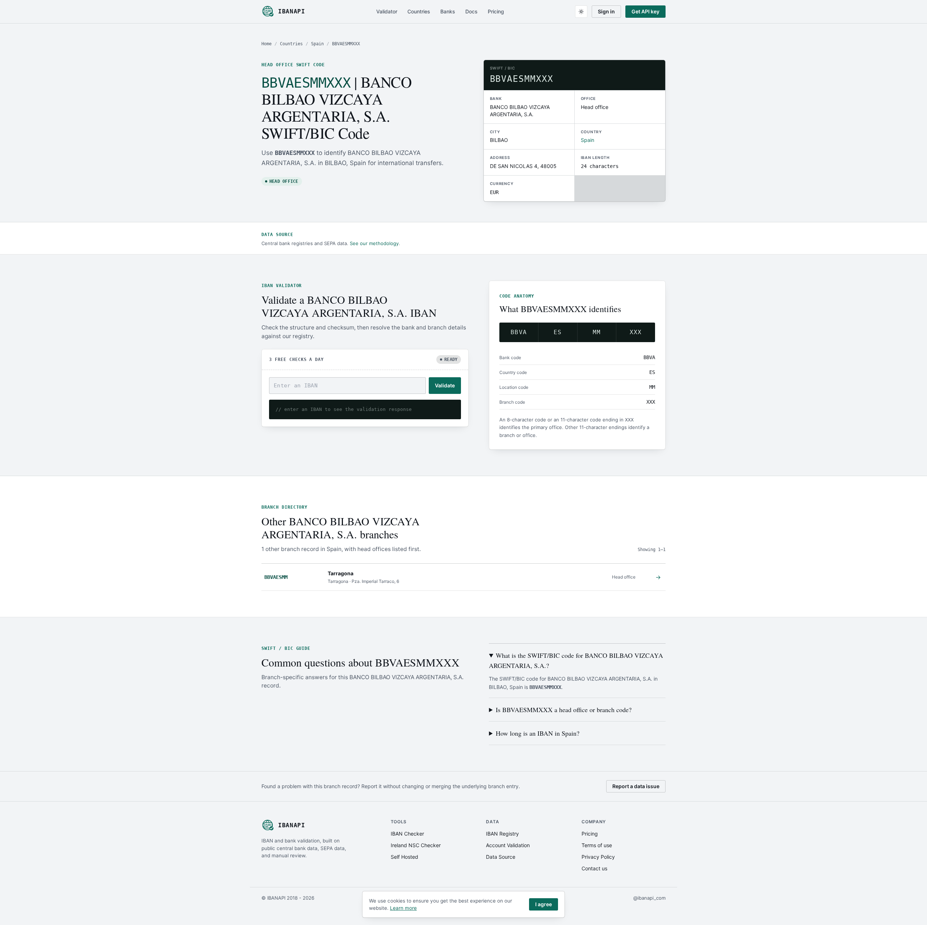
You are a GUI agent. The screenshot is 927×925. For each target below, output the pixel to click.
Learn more (403, 908)
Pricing (496, 11)
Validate (445, 385)
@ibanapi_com (649, 898)
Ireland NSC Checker (416, 845)
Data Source (500, 857)
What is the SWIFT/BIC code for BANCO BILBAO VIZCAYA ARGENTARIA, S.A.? (576, 660)
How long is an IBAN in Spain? (537, 733)
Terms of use (597, 845)
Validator (386, 11)
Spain (317, 43)
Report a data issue (635, 786)
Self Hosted (404, 857)
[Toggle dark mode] (581, 11)
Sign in (606, 11)
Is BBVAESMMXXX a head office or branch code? (564, 709)
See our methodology (374, 243)
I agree (543, 904)
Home (266, 43)
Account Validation (508, 845)
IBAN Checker (407, 834)
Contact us (594, 868)
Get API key (645, 11)
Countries (418, 11)
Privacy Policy (598, 857)
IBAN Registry (502, 834)
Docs (471, 11)
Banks (447, 11)
